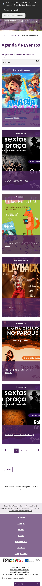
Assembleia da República (19, 572)
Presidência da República (19, 570)
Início (4, 35)
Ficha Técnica (5, 508)
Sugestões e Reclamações (13, 506)
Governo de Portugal (19, 567)
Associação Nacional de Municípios (14, 574)
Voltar (8, 470)
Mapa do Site (30, 506)
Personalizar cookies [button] (12, 10)
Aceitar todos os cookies (13, 15)
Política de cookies (26, 5)
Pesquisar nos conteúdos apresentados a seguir (18, 56)
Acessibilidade (35, 574)
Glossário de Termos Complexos (20, 511)
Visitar (13, 35)
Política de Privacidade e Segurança (26, 508)
